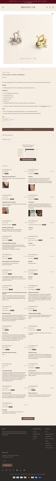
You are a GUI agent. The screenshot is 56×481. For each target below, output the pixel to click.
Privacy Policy (48, 445)
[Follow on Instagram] (6, 470)
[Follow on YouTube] (17, 470)
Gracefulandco (6, 72)
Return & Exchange (49, 438)
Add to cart (28, 129)
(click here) (29, 2)
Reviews (35, 438)
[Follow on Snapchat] (24, 470)
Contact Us (47, 443)
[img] (28, 145)
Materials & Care (36, 434)
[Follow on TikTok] (20, 470)
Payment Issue (48, 436)
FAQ (46, 431)
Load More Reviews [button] (28, 418)
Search (46, 440)
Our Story (35, 431)
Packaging (35, 436)
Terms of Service (49, 447)
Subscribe (7, 465)
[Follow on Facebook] (3, 470)
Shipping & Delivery (49, 434)
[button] (20, 149)
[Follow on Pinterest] (13, 470)
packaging (43, 106)
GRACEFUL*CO (8, 169)
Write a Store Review (28, 159)
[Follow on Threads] (10, 470)
